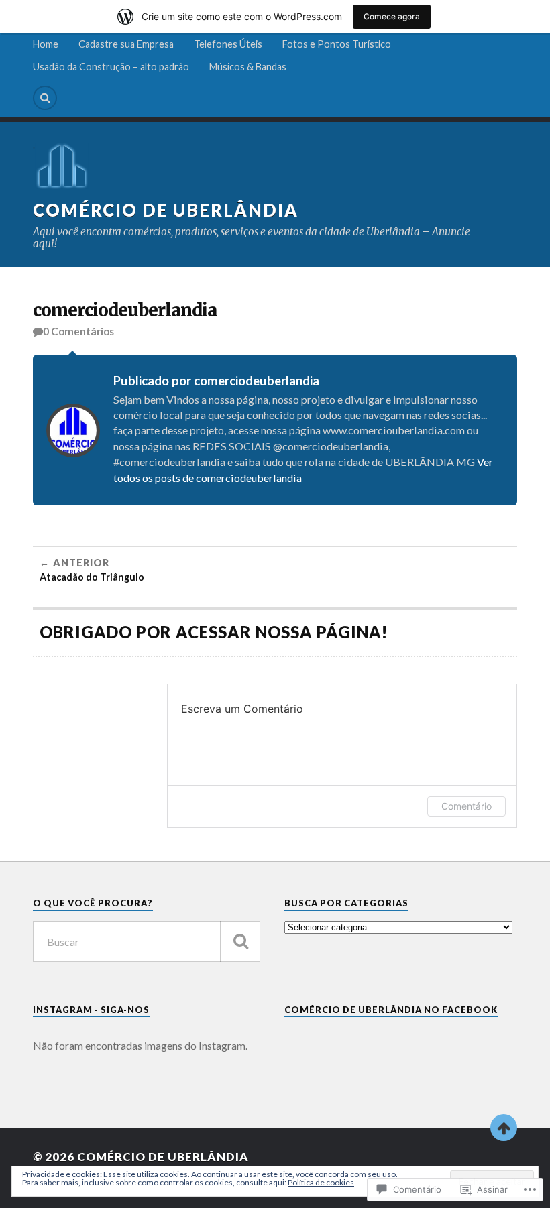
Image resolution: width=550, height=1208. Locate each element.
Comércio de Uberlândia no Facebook (391, 1009)
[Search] (45, 98)
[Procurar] (240, 941)
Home (45, 44)
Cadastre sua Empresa (126, 44)
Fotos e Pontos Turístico (336, 44)
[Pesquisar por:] (146, 941)
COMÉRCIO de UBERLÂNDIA (165, 210)
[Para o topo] (503, 1127)
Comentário (466, 806)
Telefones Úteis (228, 44)
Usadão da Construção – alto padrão (111, 66)
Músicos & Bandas (247, 66)
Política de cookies (321, 1182)
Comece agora (392, 16)
